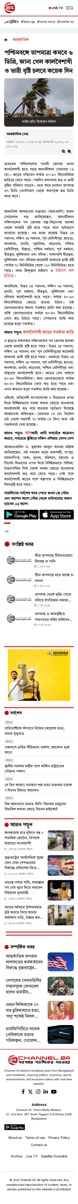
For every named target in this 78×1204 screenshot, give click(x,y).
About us (15, 1138)
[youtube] (54, 1092)
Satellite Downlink (54, 1156)
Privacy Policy (59, 1138)
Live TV (31, 1156)
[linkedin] (45, 1092)
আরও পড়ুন (20, 825)
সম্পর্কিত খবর (22, 947)
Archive (16, 1156)
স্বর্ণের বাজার (47, 22)
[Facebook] (23, 1092)
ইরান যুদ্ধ (29, 22)
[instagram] (38, 1092)
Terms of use (35, 1138)
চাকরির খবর (67, 22)
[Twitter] (30, 1092)
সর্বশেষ (15, 713)
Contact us (39, 1145)
